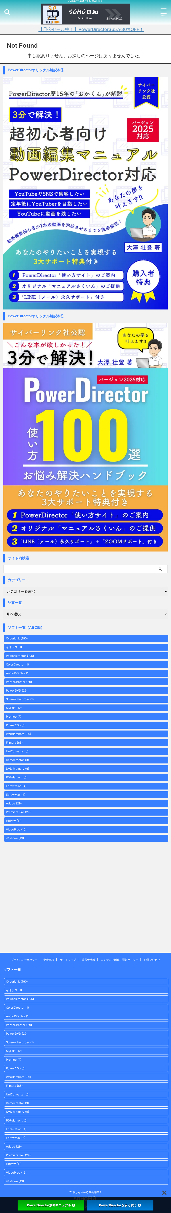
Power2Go (16, 725)
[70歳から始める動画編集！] (85, 22)
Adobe (14, 803)
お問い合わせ (152, 959)
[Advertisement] (85, 905)
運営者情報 (88, 959)
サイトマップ (68, 959)
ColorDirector (17, 664)
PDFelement (17, 777)
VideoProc (16, 829)
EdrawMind (16, 786)
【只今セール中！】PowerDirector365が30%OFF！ (74, 29)
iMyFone (15, 838)
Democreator (17, 760)
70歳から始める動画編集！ (85, 1192)
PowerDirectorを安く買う (118, 1205)
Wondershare (18, 734)
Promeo (13, 716)
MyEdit (14, 708)
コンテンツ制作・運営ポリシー (119, 959)
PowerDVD (17, 690)
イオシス (14, 647)
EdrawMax (15, 794)
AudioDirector (18, 673)
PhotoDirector (19, 682)
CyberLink (17, 638)
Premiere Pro (18, 812)
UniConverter (18, 751)
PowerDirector (20, 655)
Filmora (14, 742)
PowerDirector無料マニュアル (49, 1205)
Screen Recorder (20, 699)
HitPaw (14, 820)
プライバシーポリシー (24, 959)
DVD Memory (17, 768)
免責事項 (48, 959)
